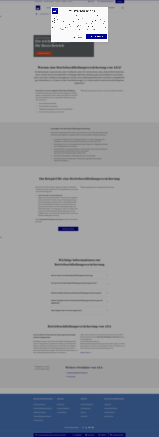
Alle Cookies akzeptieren (96, 36)
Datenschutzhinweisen (93, 30)
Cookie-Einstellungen (60, 36)
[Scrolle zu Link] (55, 11)
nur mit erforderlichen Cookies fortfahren (77, 36)
